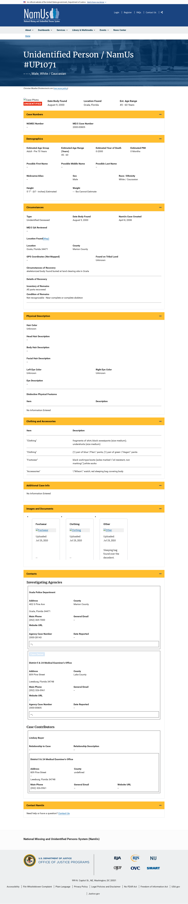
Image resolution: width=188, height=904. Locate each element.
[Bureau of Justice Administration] (117, 856)
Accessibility (13, 886)
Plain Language (63, 886)
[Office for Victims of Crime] (135, 868)
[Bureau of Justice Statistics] (135, 860)
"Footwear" (32, 459)
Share (163, 12)
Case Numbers (34, 114)
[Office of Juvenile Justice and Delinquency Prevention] (117, 868)
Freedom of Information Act (154, 886)
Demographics (34, 138)
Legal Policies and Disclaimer (105, 886)
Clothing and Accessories (41, 421)
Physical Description (38, 316)
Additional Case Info (38, 485)
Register (128, 12)
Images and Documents (39, 508)
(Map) (46, 238)
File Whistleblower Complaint (37, 886)
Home (27, 36)
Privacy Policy (81, 886)
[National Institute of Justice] (153, 857)
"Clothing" (32, 440)
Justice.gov (94, 893)
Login (116, 12)
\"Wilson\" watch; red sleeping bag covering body (98, 471)
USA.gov (176, 886)
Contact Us (151, 12)
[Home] (42, 15)
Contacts (31, 573)
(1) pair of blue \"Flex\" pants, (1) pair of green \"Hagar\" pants (105, 452)
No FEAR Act (130, 886)
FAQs (138, 12)
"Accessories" (33, 471)
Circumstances (35, 207)
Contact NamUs (35, 805)
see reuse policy (60, 88)
